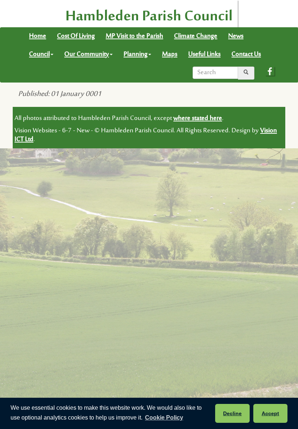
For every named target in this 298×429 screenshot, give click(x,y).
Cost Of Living (76, 36)
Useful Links (204, 54)
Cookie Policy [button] (164, 417)
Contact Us (246, 54)
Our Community (86, 54)
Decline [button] (232, 413)
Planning (136, 54)
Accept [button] (270, 413)
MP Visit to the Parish (134, 36)
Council (39, 54)
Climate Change (195, 36)
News (235, 36)
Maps (169, 54)
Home (37, 36)
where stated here (197, 118)
